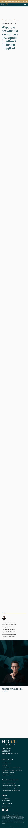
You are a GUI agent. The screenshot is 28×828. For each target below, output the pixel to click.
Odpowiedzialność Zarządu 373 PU (11, 785)
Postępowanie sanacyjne (8, 772)
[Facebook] (3, 810)
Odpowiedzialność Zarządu (9, 783)
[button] (25, 4)
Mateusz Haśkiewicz (6, 621)
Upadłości (4, 765)
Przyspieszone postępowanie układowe (12, 770)
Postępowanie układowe (8, 775)
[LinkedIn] (7, 810)
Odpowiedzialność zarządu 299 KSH (11, 790)
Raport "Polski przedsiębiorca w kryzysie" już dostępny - (14, 1)
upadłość (19, 245)
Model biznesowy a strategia (13, 701)
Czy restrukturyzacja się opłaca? (13, 730)
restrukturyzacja (10, 276)
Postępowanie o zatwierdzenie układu (11, 767)
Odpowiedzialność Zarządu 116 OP (10, 788)
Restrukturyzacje (6, 763)
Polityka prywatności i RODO (14, 826)
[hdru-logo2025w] (4, 4)
